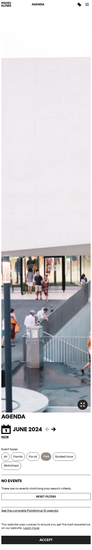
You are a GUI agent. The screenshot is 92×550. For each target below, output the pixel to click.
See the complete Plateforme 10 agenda (29, 510)
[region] (46, 533)
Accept (46, 540)
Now (5, 437)
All (5, 456)
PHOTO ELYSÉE (6, 5)
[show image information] (82, 405)
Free (46, 456)
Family (18, 456)
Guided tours (64, 456)
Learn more (31, 528)
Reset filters (46, 496)
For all (33, 456)
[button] (87, 4)
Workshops (11, 465)
